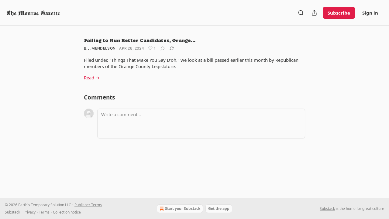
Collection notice (67, 212)
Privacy (29, 212)
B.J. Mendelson (99, 48)
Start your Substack (182, 208)
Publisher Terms (88, 204)
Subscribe (339, 13)
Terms (44, 212)
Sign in (370, 13)
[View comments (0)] (163, 48)
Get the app (218, 208)
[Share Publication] (314, 13)
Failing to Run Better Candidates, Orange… (139, 40)
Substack (327, 208)
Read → (92, 78)
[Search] (301, 13)
